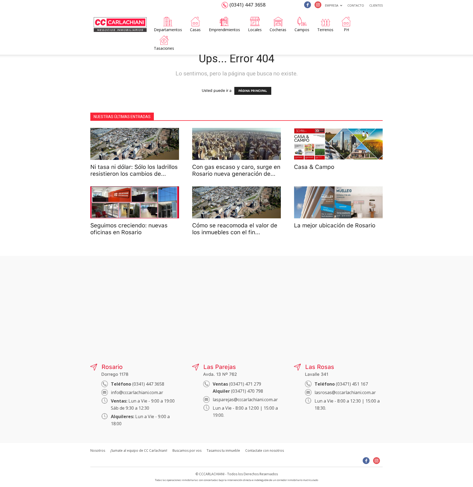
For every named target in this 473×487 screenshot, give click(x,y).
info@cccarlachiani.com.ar (137, 392)
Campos (302, 29)
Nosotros (97, 450)
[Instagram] (318, 4)
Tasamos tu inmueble (223, 450)
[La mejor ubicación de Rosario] (338, 202)
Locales (255, 29)
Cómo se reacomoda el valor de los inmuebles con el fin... (234, 229)
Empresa (331, 5)
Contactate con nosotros (264, 450)
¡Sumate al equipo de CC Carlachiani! (138, 450)
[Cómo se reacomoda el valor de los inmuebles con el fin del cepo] (236, 202)
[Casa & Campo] (338, 144)
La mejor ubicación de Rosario (334, 225)
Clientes (376, 5)
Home (120, 18)
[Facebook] (307, 4)
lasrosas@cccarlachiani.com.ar (345, 392)
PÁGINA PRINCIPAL (252, 91)
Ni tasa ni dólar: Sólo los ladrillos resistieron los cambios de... (134, 170)
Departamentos (168, 29)
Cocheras (278, 29)
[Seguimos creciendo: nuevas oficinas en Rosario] (134, 202)
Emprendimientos (224, 29)
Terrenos (325, 29)
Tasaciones (164, 48)
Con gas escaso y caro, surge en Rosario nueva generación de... (236, 170)
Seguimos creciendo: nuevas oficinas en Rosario (129, 229)
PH (346, 29)
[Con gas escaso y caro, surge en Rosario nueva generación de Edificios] (236, 144)
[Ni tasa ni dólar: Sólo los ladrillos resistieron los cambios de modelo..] (134, 144)
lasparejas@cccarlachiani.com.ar (245, 400)
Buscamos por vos (186, 450)
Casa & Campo (314, 166)
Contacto (355, 5)
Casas (195, 29)
